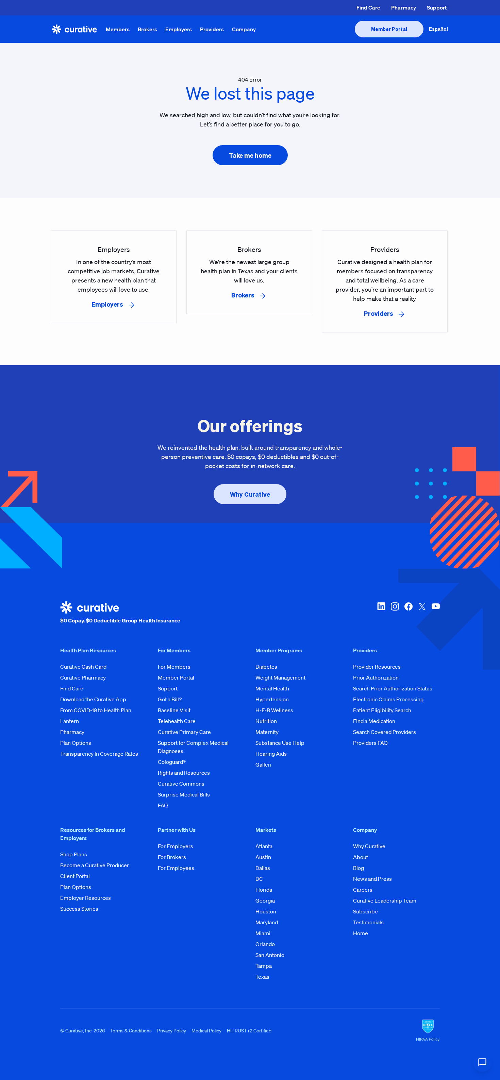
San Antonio (269, 955)
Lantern (69, 721)
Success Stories (79, 908)
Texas (262, 976)
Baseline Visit (174, 710)
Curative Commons (181, 783)
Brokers (147, 29)
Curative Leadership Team (384, 900)
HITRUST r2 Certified (249, 1030)
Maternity (267, 731)
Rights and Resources (184, 772)
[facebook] (408, 612)
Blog (358, 867)
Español (438, 29)
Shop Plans (73, 854)
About (360, 857)
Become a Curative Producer (94, 865)
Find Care (368, 7)
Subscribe (365, 911)
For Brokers (172, 857)
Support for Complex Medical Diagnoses (193, 746)
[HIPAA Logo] (428, 1030)
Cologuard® (172, 761)
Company (244, 29)
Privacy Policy (171, 1030)
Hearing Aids (271, 753)
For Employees (176, 867)
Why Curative (369, 846)
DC (259, 878)
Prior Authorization (376, 677)
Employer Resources (85, 897)
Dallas (262, 867)
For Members (174, 666)
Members (118, 29)
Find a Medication (374, 721)
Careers (362, 889)
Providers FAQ (370, 742)
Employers (178, 29)
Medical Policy (206, 1030)
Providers (212, 29)
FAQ (163, 805)
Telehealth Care (177, 721)
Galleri (263, 764)
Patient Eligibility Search (382, 710)
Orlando (265, 944)
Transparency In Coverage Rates (99, 753)
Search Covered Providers (384, 731)
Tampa (263, 965)
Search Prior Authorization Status (392, 688)
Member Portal (176, 677)
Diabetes (266, 666)
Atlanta (263, 846)
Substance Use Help (279, 742)
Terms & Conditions (131, 1030)
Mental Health (272, 688)
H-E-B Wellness (274, 710)
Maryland (266, 922)
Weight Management (280, 677)
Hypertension (272, 699)
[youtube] (436, 612)
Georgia (265, 900)
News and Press (372, 878)
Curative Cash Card (83, 666)
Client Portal (75, 876)
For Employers (175, 846)
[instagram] (395, 612)
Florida (263, 889)
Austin (263, 857)
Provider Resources (377, 666)
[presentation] (389, 29)
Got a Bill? (170, 699)
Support (437, 7)
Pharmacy (403, 7)
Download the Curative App (93, 699)
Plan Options (75, 742)
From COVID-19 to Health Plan (95, 710)
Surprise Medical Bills (184, 794)
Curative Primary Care (184, 731)
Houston (265, 911)
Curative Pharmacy (83, 677)
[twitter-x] (422, 612)
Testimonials (368, 922)
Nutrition (266, 721)
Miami (262, 933)
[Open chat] (482, 1062)
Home (360, 933)
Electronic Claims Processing (388, 699)
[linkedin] (381, 612)
